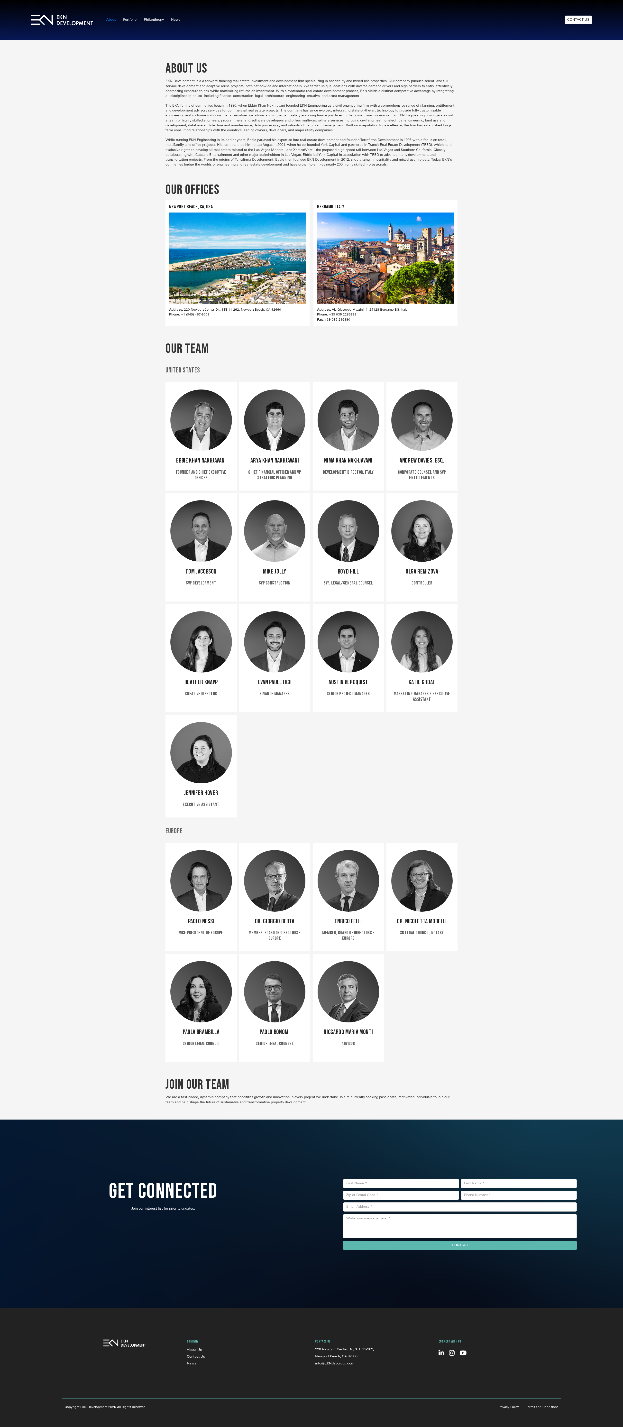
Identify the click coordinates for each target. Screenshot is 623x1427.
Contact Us (578, 20)
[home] (62, 20)
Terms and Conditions (542, 1407)
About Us (194, 1350)
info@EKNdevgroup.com (334, 1363)
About (111, 20)
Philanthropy (154, 20)
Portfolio (130, 20)
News (175, 20)
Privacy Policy (509, 1407)
